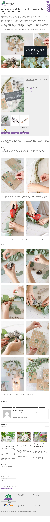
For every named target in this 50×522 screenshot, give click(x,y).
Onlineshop (12, 26)
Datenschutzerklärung (12, 486)
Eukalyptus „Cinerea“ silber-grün (34, 91)
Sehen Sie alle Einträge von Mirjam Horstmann (20, 417)
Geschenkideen (29, 407)
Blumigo (34, 494)
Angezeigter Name (4, 480)
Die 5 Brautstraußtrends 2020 (24, 443)
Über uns (19, 506)
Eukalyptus (25, 407)
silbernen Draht (28, 85)
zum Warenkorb (45, 3)
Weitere (46, 426)
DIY (22, 407)
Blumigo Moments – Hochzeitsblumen (39, 499)
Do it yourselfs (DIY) (9, 407)
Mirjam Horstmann (42, 407)
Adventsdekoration (19, 407)
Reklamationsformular (21, 504)
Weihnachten (36, 407)
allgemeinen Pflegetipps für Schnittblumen (7, 152)
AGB (34, 504)
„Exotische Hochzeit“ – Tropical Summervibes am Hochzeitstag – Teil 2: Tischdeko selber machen (8, 445)
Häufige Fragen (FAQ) (21, 505)
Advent (14, 407)
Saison (33, 407)
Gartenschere (30, 88)
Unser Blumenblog (21, 494)
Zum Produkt (5, 133)
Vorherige (3, 426)
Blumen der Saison (36, 495)
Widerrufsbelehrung (36, 506)
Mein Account (35, 509)
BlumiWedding (20, 495)
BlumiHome (4, 407)
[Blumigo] (7, 3)
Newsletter (19, 501)
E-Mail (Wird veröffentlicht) (6, 483)
